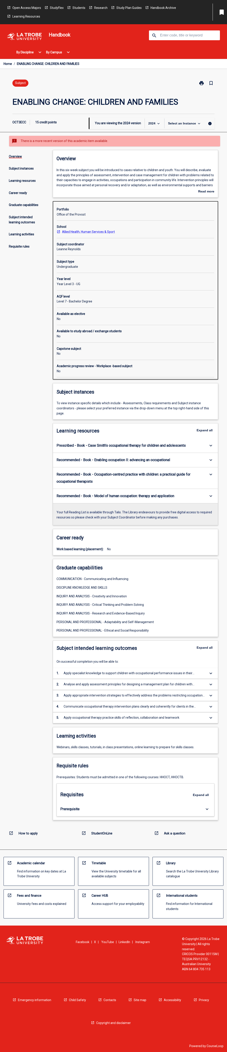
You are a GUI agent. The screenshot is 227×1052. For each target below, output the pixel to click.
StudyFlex (57, 8)
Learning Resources (26, 16)
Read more (206, 192)
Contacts (110, 1000)
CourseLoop (215, 1046)
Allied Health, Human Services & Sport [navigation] (88, 232)
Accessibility (172, 1000)
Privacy (204, 1000)
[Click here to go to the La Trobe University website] (24, 37)
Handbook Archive (163, 8)
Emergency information (34, 1000)
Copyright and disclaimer (113, 1023)
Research (101, 8)
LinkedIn (124, 942)
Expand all (205, 430)
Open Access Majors (26, 8)
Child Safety (77, 1000)
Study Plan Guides (129, 8)
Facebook (82, 942)
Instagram (142, 942)
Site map (140, 1000)
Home (8, 64)
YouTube (107, 942)
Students (78, 8)
